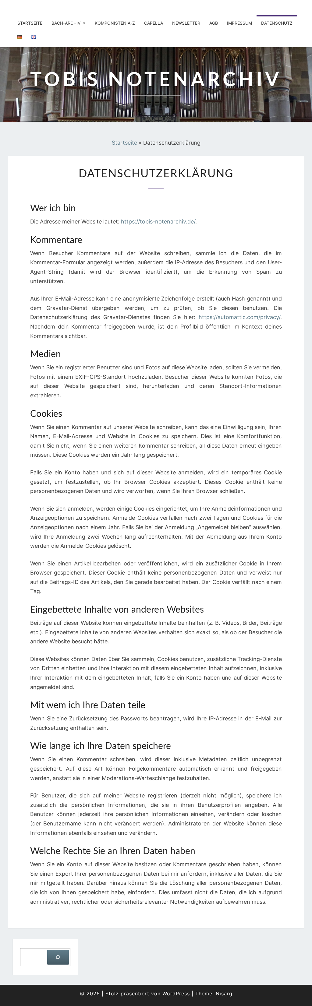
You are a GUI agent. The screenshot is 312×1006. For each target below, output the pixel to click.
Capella (153, 23)
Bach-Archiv (65, 23)
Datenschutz (276, 23)
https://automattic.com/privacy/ (239, 317)
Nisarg (224, 993)
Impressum (239, 23)
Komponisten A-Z (115, 23)
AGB (213, 23)
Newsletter (186, 23)
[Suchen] (58, 957)
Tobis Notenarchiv (50, 7)
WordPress (176, 993)
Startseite (29, 23)
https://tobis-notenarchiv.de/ (158, 221)
